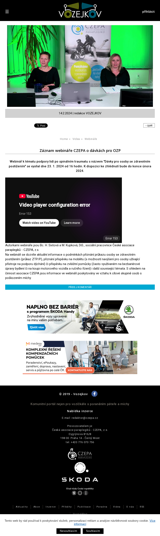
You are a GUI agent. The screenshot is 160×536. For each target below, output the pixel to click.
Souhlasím (93, 530)
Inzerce (51, 506)
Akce (37, 506)
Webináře (91, 138)
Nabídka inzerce (80, 411)
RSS (142, 506)
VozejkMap (80, 514)
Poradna (101, 506)
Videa (76, 138)
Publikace (84, 506)
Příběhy (67, 506)
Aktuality (22, 506)
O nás (130, 506)
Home (64, 138)
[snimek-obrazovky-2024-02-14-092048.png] (81, 67)
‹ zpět (149, 125)
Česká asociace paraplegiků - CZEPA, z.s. (80, 429)
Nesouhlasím (68, 530)
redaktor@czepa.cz (85, 417)
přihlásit (148, 11)
